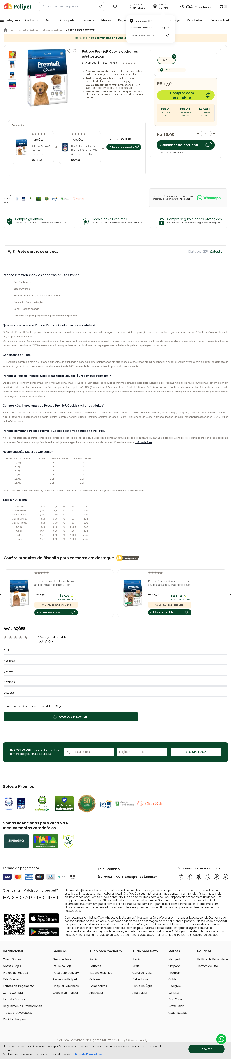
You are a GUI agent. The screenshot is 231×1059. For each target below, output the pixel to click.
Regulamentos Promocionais (22, 1006)
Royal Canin (176, 1006)
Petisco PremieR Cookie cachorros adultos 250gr (40, 150)
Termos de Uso (207, 966)
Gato (48, 20)
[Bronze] (23, 199)
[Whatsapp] (207, 877)
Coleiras (94, 979)
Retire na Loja (62, 966)
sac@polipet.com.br (141, 877)
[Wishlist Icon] (115, 6)
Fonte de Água (142, 986)
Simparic (174, 966)
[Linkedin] (225, 877)
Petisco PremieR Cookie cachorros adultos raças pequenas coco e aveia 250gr (169, 583)
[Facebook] (189, 877)
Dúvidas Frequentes (16, 1019)
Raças (122, 20)
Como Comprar (13, 992)
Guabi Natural (177, 1012)
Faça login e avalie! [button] (73, 716)
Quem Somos (12, 959)
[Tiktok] (216, 877)
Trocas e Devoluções (17, 1012)
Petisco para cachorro (52, 30)
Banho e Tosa (62, 959)
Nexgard (174, 959)
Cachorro (31, 20)
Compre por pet (18, 30)
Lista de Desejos (14, 999)
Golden (173, 979)
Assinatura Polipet (65, 979)
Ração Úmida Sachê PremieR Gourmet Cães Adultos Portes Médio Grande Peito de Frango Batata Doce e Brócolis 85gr (85, 150)
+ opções (37, 139)
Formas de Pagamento (18, 986)
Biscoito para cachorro (80, 29)
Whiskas (174, 992)
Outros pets (67, 20)
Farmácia (88, 20)
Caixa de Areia (142, 972)
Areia (135, 966)
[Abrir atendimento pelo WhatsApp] (221, 1039)
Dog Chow (175, 999)
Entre (189, 7)
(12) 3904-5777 (109, 877)
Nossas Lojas (12, 966)
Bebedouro (140, 979)
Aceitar (206, 1049)
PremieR (174, 972)
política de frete (143, 442)
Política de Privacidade (212, 959)
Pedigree (174, 986)
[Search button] (101, 6)
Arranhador (139, 992)
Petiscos (95, 966)
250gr (166, 60)
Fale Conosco (12, 979)
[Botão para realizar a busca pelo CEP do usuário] (167, 35)
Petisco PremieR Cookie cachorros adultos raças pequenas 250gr (54, 583)
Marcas (106, 20)
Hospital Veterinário (66, 986)
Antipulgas (96, 992)
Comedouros (98, 986)
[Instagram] (180, 877)
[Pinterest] (198, 877)
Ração (93, 959)
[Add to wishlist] (74, 51)
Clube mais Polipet (65, 992)
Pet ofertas (194, 20)
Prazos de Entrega (15, 972)
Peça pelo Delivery (66, 972)
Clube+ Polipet (219, 20)
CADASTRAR (196, 752)
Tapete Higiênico (100, 972)
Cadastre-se (203, 7)
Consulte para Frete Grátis (58, 605)
